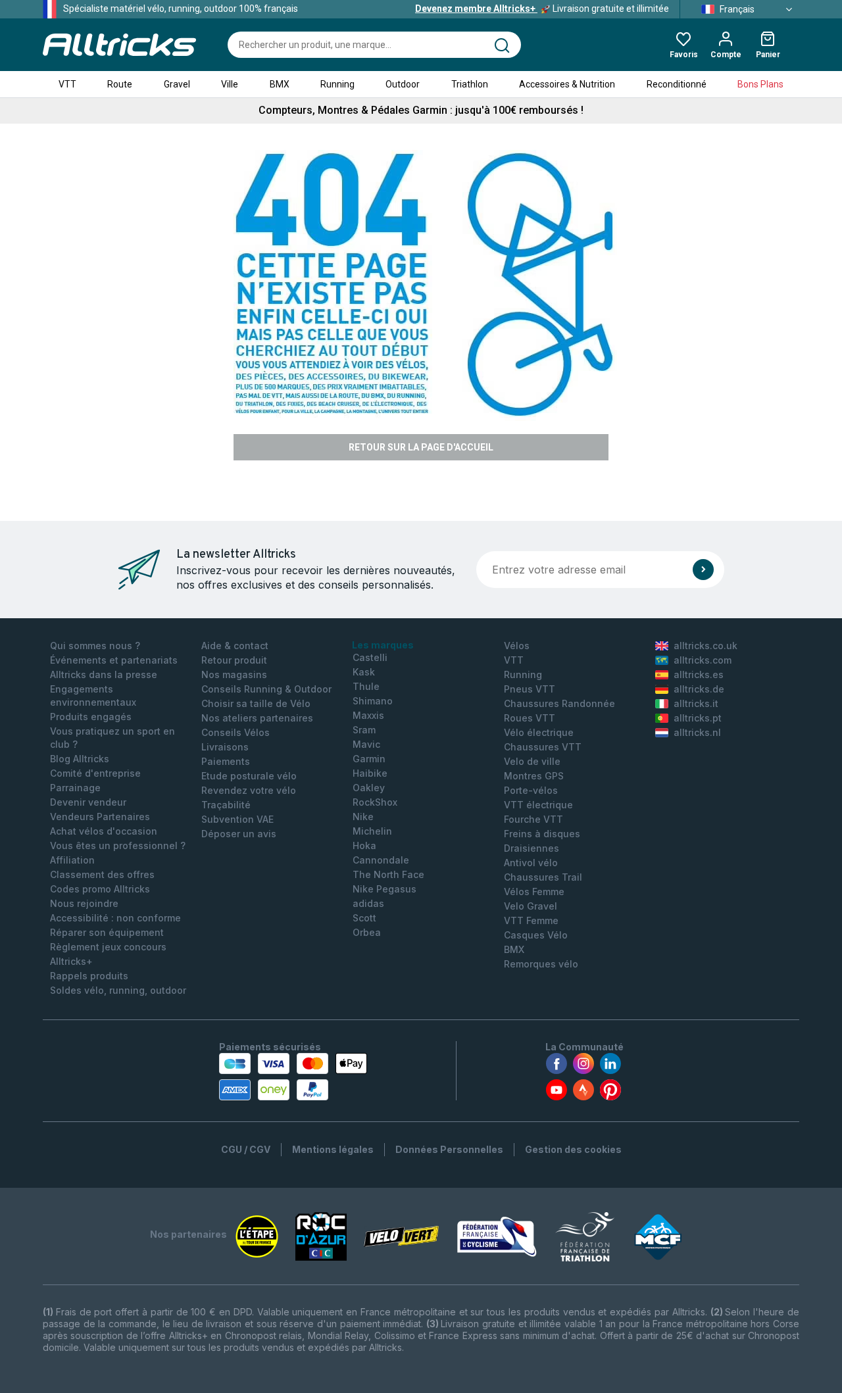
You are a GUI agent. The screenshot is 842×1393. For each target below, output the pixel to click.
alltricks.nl (697, 732)
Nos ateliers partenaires (257, 717)
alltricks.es (699, 674)
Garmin (369, 758)
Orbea (367, 932)
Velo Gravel (530, 906)
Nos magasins (234, 674)
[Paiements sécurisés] (293, 1076)
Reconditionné (676, 84)
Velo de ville (532, 761)
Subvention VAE (237, 819)
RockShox (375, 802)
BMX (279, 84)
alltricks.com (702, 660)
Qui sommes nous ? (95, 645)
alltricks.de (699, 689)
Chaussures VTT (543, 746)
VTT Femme (531, 920)
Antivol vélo (531, 862)
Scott (364, 917)
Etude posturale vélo (249, 775)
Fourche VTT (533, 819)
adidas (368, 903)
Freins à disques (542, 833)
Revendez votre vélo (248, 790)
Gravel (177, 84)
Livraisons (225, 746)
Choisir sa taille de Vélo (255, 703)
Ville (229, 84)
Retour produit (234, 660)
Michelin (372, 831)
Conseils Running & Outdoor (266, 689)
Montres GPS (534, 775)
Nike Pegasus (384, 888)
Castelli (370, 657)
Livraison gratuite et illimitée (542, 8)
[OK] (703, 569)
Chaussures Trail (543, 877)
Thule (366, 686)
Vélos (517, 645)
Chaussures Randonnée (559, 703)
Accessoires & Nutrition (567, 84)
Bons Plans (760, 84)
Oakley (369, 787)
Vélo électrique (539, 732)
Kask (364, 671)
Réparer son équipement (107, 932)
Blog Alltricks (79, 758)
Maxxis (368, 715)
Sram (364, 729)
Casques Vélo (536, 935)
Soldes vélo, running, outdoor (118, 990)
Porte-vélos (531, 790)
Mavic (366, 744)
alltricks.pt (698, 717)
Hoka (364, 845)
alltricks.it (696, 703)
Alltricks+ (71, 961)
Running (337, 84)
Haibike (370, 773)
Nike (363, 816)
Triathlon (469, 84)
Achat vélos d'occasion (103, 831)
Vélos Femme (534, 891)
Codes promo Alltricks (100, 888)
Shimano (373, 700)
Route (119, 84)
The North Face (388, 874)
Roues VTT (529, 717)
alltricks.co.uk (705, 645)
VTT (67, 84)
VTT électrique (538, 804)
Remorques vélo (541, 963)
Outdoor (402, 84)
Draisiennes (531, 848)
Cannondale (381, 860)
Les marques (383, 644)
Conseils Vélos (235, 732)
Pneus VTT (529, 689)
